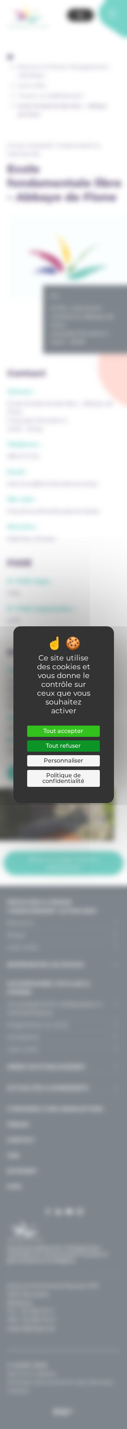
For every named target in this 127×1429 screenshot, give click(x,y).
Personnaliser (63, 760)
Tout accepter (63, 731)
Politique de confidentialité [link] (63, 778)
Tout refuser (63, 745)
